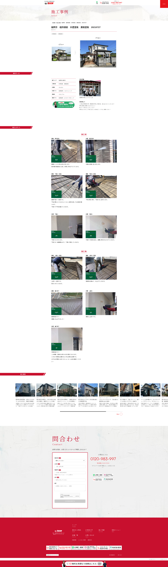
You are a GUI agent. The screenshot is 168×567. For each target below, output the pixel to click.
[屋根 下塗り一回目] (66, 186)
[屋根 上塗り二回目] (101, 268)
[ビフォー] (61, 54)
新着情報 (74, 540)
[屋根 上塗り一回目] (66, 268)
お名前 (57, 463)
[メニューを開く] (164, 4)
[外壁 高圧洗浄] (101, 151)
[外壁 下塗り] (66, 226)
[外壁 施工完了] (66, 339)
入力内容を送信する (70, 501)
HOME (53, 22)
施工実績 (59, 22)
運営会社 (90, 540)
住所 (57, 477)
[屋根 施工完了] (66, 303)
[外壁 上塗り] (101, 303)
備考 (55, 483)
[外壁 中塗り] (101, 226)
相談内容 (57, 457)
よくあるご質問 (82, 540)
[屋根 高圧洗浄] (66, 151)
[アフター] (98, 53)
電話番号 (57, 469)
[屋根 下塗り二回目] (101, 186)
